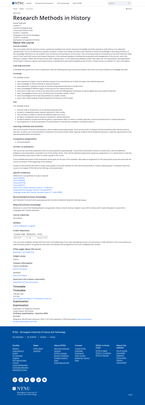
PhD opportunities (19, 360)
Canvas (52, 337)
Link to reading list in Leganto (24, 226)
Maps (77, 360)
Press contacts (80, 356)
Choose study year (19, 23)
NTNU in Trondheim (103, 353)
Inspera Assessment (83, 319)
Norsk (130, 9)
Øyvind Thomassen (20, 269)
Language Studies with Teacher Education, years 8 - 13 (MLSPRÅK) (37, 192)
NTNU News (38, 349)
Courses (16, 363)
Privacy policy (121, 358)
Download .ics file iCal (43, 298)
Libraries (57, 351)
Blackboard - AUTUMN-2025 (23, 252)
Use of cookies (121, 351)
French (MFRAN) (19, 180)
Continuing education (21, 367)
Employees (79, 351)
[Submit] (129, 3)
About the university (61, 349)
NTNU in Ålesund (102, 355)
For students (31, 337)
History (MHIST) (19, 185)
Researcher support (82, 358)
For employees (18, 337)
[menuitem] (30, 3)
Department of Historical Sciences (25, 282)
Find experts (79, 353)
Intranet (43, 337)
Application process (20, 370)
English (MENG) (19, 178)
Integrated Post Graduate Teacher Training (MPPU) (32, 190)
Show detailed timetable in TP (24, 298)
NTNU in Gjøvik (101, 351)
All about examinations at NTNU (25, 321)
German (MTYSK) (19, 183)
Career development (20, 365)
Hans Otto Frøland (20, 275)
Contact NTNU (80, 349)
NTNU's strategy (60, 353)
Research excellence (61, 356)
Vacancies (37, 351)
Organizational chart (61, 363)
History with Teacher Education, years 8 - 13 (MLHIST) (33, 188)
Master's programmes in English (18, 351)
